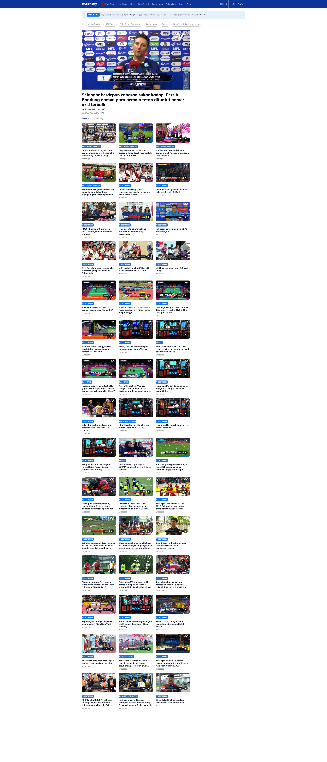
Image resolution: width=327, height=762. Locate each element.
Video (132, 4)
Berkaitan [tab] (86, 118)
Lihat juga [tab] (99, 118)
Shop (189, 4)
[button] (84, 13)
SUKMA (123, 4)
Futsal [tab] (165, 24)
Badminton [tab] (151, 24)
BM (221, 4)
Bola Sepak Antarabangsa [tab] (186, 24)
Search (233, 4)
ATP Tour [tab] (110, 24)
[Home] (89, 4)
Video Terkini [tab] (94, 24)
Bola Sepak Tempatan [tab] (130, 24)
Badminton (157, 4)
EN (225, 4)
